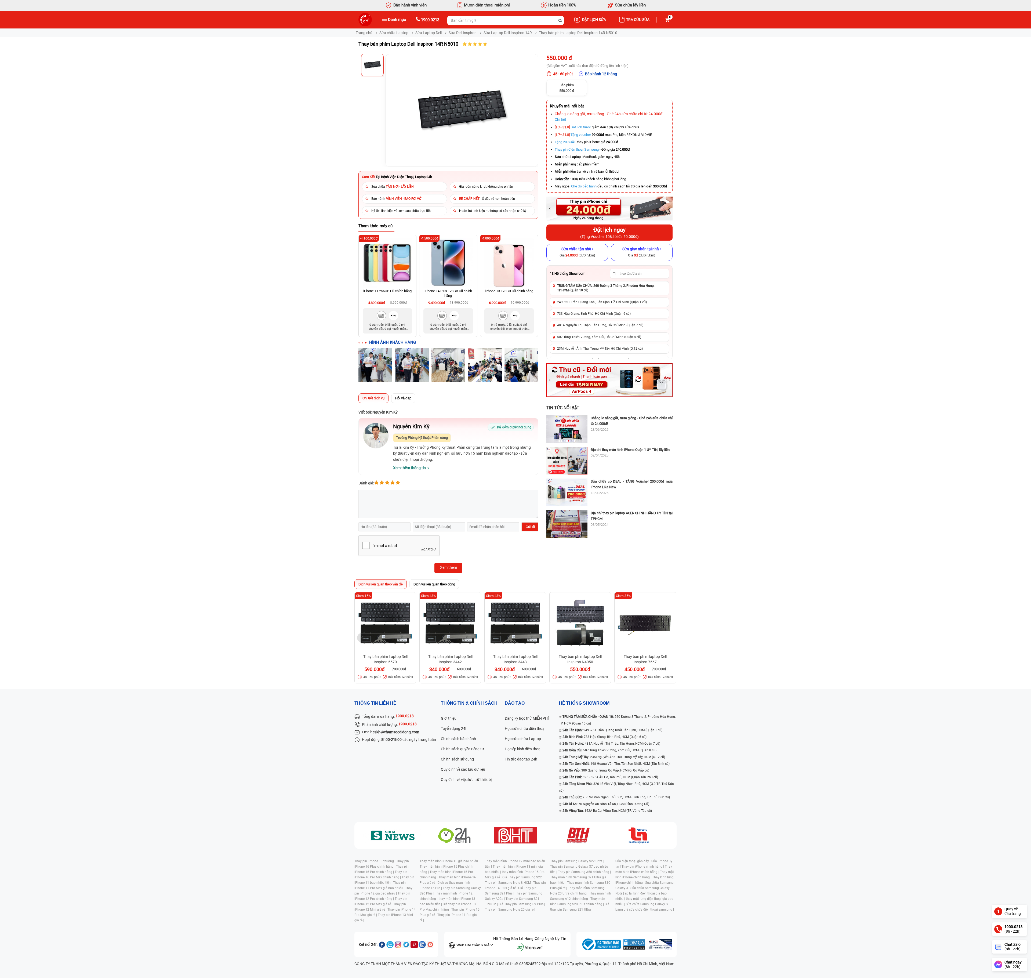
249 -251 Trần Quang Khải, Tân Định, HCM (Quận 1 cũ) (612, 730)
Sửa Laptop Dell (428, 33)
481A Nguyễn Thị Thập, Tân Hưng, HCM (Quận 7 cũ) (611, 743)
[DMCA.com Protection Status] (634, 944)
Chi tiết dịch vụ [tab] (373, 398)
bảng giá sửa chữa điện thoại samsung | (644, 909)
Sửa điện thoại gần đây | (633, 861)
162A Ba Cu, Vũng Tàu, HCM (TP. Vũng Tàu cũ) (607, 811)
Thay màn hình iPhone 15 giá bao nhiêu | (450, 861)
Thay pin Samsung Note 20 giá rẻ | (510, 909)
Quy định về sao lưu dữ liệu (463, 769)
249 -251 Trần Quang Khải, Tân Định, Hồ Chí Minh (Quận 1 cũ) (602, 302)
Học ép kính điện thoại (523, 749)
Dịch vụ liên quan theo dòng (434, 584)
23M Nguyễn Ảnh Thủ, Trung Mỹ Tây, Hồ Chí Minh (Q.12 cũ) (600, 348)
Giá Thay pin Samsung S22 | (522, 877)
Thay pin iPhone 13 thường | (375, 861)
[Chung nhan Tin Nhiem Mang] (660, 944)
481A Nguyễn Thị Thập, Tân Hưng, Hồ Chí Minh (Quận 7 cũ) (600, 325)
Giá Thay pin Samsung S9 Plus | (522, 904)
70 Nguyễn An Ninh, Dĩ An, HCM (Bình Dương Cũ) (605, 804)
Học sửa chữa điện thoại (525, 728)
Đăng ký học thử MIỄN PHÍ (527, 718)
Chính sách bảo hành (458, 739)
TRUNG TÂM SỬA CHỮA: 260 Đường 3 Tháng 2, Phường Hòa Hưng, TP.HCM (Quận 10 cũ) (605, 288)
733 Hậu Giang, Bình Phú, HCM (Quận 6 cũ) (604, 737)
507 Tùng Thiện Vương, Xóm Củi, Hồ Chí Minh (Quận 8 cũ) (599, 337)
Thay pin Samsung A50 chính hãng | (584, 872)
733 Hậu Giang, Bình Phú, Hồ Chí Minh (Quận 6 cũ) (594, 314)
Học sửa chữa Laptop (523, 739)
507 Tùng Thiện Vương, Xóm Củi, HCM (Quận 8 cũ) (609, 750)
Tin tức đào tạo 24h (521, 759)
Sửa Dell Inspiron (463, 33)
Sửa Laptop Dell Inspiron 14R (508, 33)
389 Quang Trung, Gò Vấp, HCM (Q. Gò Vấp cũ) (605, 770)
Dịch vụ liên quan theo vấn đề (380, 584)
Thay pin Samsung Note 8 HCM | (509, 883)
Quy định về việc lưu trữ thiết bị (466, 779)
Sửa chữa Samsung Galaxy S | (647, 904)
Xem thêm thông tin (409, 468)
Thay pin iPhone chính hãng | (643, 866)
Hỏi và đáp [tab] (403, 398)
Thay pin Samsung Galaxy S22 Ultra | (577, 861)
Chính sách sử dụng (457, 759)
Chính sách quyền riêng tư (462, 749)
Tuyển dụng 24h (454, 728)
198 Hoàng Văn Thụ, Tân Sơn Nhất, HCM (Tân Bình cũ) (616, 764)
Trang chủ (364, 33)
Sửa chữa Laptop (393, 33)
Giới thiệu (448, 718)
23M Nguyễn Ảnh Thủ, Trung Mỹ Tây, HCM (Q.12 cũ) (613, 757)
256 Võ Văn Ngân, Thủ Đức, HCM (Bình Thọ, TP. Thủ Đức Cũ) (616, 797)
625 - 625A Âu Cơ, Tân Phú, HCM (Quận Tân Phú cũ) (610, 777)
